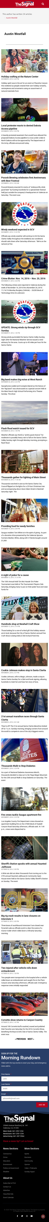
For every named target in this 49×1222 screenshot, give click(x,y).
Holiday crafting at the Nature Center (19, 76)
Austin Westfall (11, 18)
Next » (31, 1039)
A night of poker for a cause (15, 575)
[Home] (3, 18)
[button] (6, 4)
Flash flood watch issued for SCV (17, 428)
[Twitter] (22, 1216)
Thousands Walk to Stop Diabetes (18, 766)
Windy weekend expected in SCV (17, 229)
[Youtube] (32, 1216)
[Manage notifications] (43, 1216)
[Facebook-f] (17, 1216)
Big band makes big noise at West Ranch (21, 379)
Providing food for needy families (18, 526)
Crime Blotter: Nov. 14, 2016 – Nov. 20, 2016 (23, 278)
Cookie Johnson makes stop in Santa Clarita (23, 670)
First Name (5, 1074)
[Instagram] (27, 1216)
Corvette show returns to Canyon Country (21, 1020)
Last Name (5, 1084)
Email (3, 1094)
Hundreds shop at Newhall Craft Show (20, 624)
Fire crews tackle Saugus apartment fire (21, 814)
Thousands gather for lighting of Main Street (23, 477)
